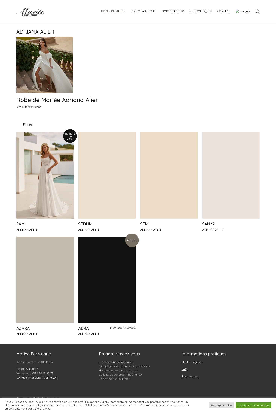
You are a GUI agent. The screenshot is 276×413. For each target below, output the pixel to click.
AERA (83, 328)
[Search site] (258, 11)
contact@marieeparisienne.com (37, 377)
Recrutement (190, 376)
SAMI (21, 224)
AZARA (23, 328)
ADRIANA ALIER (26, 230)
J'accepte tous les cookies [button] (253, 405)
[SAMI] (45, 175)
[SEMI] (169, 175)
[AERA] (107, 280)
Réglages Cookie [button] (221, 405)
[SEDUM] (107, 175)
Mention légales (192, 362)
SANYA (208, 224)
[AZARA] (45, 280)
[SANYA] (231, 175)
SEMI (144, 224)
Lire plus (45, 408)
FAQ (184, 369)
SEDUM (85, 224)
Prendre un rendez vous (117, 362)
